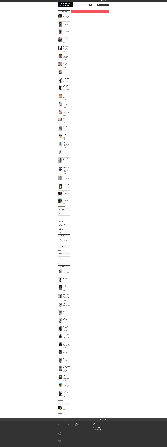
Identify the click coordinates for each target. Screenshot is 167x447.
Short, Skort (60, 225)
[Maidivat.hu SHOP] (66, 4)
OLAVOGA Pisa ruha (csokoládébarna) (66, 294)
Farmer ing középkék (66, 54)
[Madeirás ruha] (60, 104)
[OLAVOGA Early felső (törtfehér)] (60, 305)
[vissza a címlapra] (59, 8)
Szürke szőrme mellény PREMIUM (66, 70)
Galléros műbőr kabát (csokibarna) (66, 327)
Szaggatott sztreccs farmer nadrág (66, 142)
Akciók (60, 403)
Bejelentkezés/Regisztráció (105, 0)
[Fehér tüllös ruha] (60, 136)
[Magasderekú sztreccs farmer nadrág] (60, 160)
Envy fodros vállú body (66, 358)
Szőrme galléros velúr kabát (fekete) (66, 335)
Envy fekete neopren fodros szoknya (66, 38)
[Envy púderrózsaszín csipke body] (60, 178)
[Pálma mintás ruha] (60, 200)
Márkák (60, 253)
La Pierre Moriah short (66, 78)
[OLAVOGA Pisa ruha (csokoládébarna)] (60, 296)
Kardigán (60, 228)
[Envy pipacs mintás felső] (60, 169)
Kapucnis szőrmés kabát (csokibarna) (66, 392)
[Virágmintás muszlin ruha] (60, 112)
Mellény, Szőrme (61, 229)
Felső (59, 424)
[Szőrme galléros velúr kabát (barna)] (60, 344)
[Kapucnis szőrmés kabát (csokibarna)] (60, 393)
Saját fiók (77, 423)
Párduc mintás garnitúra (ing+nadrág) (66, 319)
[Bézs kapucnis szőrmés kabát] (60, 87)
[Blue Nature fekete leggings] (60, 48)
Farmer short (65, 126)
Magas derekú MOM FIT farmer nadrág (66, 350)
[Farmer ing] (60, 56)
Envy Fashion (61, 259)
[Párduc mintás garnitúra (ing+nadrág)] (60, 320)
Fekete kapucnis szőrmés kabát (65, 86)
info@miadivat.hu (99, 429)
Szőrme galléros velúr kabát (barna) (66, 342)
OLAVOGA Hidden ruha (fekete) (66, 278)
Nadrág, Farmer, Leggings (62, 224)
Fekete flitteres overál (66, 191)
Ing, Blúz (60, 214)
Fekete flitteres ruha (66, 29)
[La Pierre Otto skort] (60, 96)
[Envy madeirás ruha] (60, 186)
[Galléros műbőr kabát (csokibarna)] (60, 328)
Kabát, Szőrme (61, 232)
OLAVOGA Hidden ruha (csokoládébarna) (66, 269)
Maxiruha (60, 217)
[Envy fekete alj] (60, 39)
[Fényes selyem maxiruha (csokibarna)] (60, 385)
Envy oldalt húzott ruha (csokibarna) (66, 367)
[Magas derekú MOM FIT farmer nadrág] (60, 352)
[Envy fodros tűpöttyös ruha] (60, 152)
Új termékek (61, 266)
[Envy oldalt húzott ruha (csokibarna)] (60, 368)
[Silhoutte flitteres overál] (60, 193)
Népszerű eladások (63, 11)
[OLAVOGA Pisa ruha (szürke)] (60, 287)
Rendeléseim (77, 424)
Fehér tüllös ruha (65, 134)
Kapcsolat (99, 0)
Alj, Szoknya (59, 433)
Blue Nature (61, 258)
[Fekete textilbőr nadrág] (60, 16)
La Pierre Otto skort (66, 94)
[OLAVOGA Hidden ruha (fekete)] (60, 279)
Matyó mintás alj (65, 22)
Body (59, 213)
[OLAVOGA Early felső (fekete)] (60, 312)
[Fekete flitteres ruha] (60, 31)
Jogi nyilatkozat (61, 239)
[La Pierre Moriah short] (60, 80)
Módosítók (76, 425)
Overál (60, 220)
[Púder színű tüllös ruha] (60, 64)
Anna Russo (61, 255)
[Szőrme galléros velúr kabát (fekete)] (60, 336)
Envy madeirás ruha (66, 184)
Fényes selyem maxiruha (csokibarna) (66, 383)
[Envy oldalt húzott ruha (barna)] (60, 377)
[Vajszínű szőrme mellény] (60, 72)
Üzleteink (61, 246)
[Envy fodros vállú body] (60, 360)
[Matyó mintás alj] (60, 24)
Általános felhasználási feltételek (63, 240)
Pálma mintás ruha (66, 198)
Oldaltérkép (68, 433)
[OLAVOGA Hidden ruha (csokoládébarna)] (60, 271)
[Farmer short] (60, 128)
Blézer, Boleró (60, 440)
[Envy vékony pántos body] (60, 120)
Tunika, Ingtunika (60, 430)
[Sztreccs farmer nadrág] (60, 144)
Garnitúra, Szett (61, 221)
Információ (61, 235)
